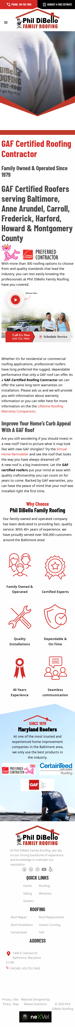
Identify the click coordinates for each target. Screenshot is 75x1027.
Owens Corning (49, 925)
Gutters (28, 901)
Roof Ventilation (22, 925)
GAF (41, 932)
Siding (27, 893)
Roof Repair (19, 917)
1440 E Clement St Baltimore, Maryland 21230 (23, 957)
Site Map (16, 1001)
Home (27, 886)
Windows (45, 893)
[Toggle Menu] (5, 22)
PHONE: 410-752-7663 (25, 968)
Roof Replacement (51, 917)
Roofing (44, 886)
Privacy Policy (7, 1001)
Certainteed (19, 932)
